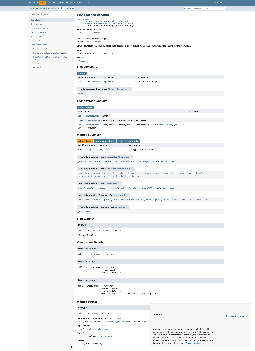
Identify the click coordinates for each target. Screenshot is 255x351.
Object (81, 128)
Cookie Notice (192, 343)
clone (80, 188)
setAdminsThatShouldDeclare (192, 173)
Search (80, 3)
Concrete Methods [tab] (128, 141)
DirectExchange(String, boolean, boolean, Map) (50, 58)
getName (82, 161)
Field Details (36, 36)
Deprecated (63, 3)
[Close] (246, 309)
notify (135, 188)
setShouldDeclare (120, 176)
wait (156, 188)
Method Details (37, 63)
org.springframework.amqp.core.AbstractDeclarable (105, 21)
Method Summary (38, 32)
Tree (54, 3)
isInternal (131, 161)
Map (160, 125)
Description (36, 20)
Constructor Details (39, 45)
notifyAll (146, 188)
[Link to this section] (99, 66)
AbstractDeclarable (118, 89)
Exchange (96, 33)
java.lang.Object (84, 19)
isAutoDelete (94, 161)
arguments (83, 93)
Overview (33, 3)
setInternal (157, 161)
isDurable (119, 161)
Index (72, 3)
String (97, 116)
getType (104, 150)
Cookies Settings (235, 316)
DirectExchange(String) (43, 49)
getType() (37, 67)
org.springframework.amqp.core (43, 8)
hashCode (124, 188)
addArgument (84, 173)
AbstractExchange (94, 41)
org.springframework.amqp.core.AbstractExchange (109, 23)
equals (90, 188)
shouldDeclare (138, 176)
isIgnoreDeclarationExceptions (143, 173)
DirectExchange (67, 8)
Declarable (84, 33)
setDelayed (144, 161)
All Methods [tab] (85, 141)
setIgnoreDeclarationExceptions (94, 176)
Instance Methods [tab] (105, 141)
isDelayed (107, 161)
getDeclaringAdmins (116, 173)
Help (87, 3)
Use (49, 3)
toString (169, 161)
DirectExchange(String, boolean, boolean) (51, 53)
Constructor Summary (40, 28)
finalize (100, 188)
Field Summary (37, 24)
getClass (112, 188)
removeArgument (168, 173)
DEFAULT (36, 41)
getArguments (98, 173)
